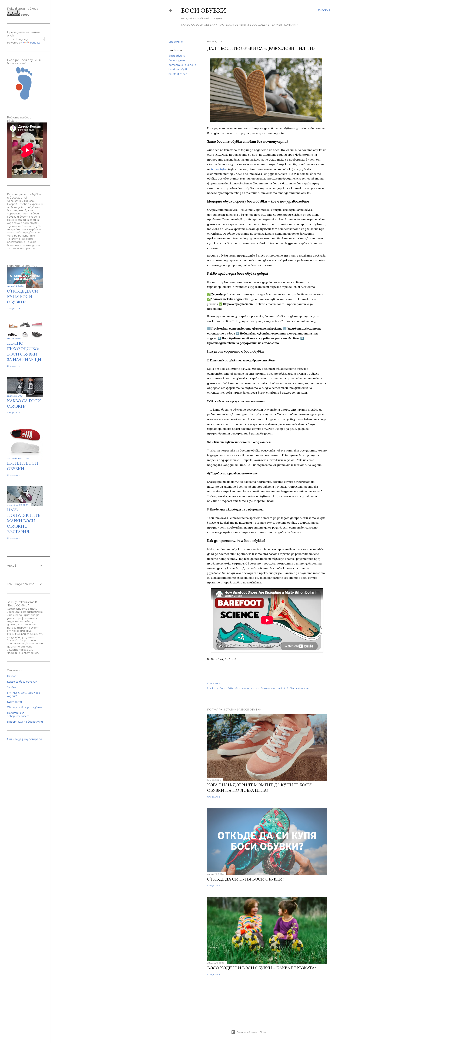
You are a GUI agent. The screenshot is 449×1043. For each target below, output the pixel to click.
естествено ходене (182, 65)
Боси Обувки (203, 10)
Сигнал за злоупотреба (24, 739)
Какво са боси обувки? (199, 24)
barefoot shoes (178, 74)
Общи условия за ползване (24, 707)
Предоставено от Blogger (252, 1032)
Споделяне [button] (176, 41)
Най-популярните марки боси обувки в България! (23, 520)
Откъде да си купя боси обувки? (245, 879)
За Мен (277, 24)
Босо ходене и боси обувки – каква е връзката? (261, 968)
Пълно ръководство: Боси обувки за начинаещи (24, 351)
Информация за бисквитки (25, 721)
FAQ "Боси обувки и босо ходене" (244, 24)
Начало (11, 676)
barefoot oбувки (179, 69)
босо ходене (177, 60)
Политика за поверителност (18, 714)
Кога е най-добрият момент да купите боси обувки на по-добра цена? (259, 787)
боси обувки (177, 55)
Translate (35, 42)
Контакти (291, 24)
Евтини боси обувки (22, 465)
